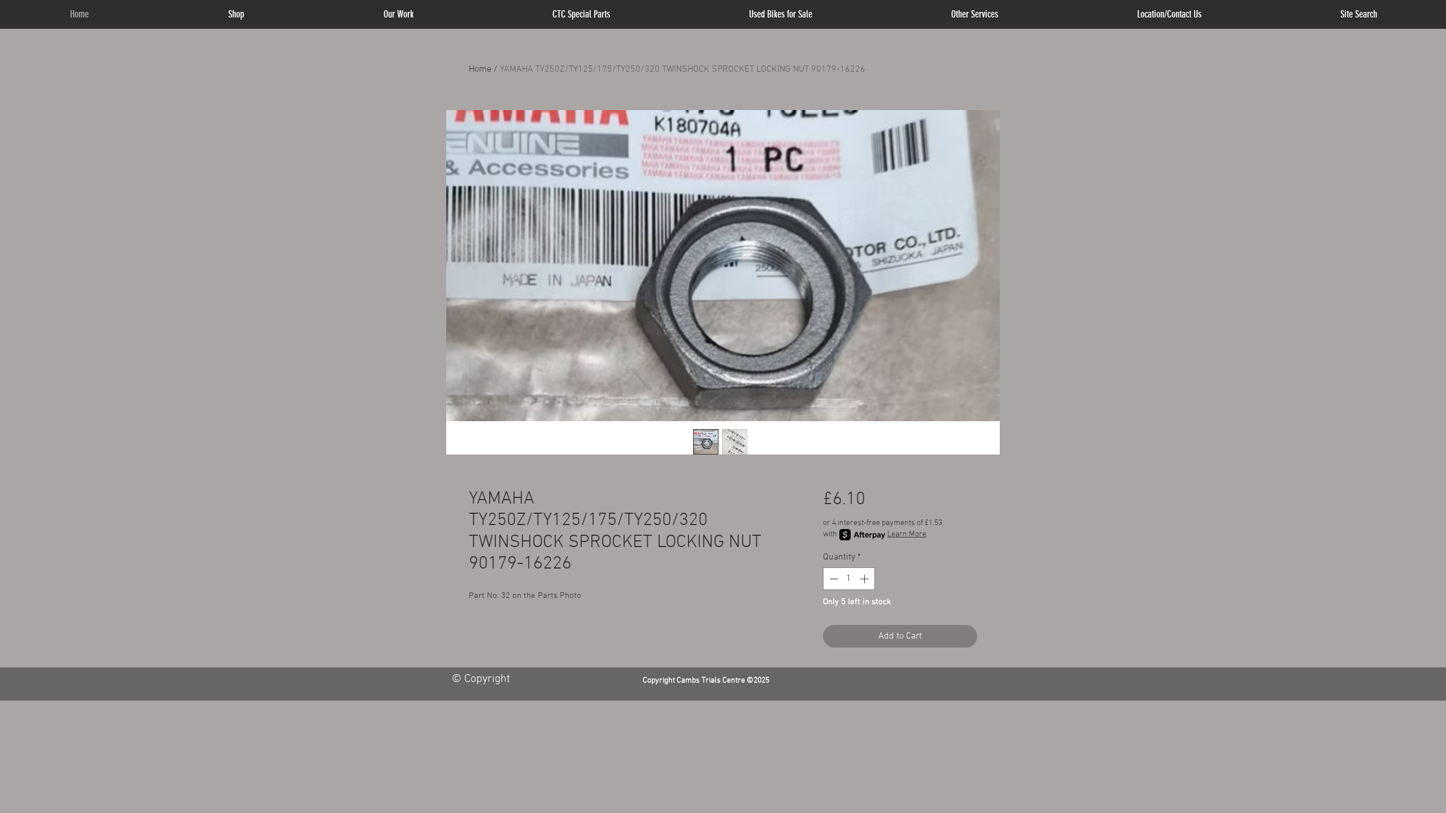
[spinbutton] (848, 578)
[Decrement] (832, 578)
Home (480, 69)
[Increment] (865, 578)
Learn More (906, 534)
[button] (975, 14)
